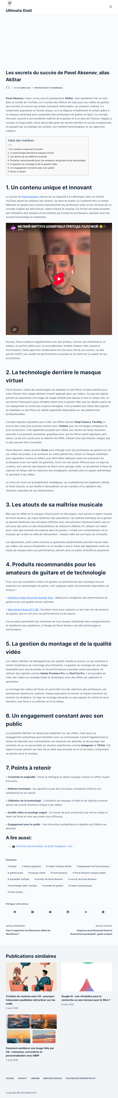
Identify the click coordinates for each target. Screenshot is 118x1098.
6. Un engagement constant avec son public (31, 167)
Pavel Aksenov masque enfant (89, 872)
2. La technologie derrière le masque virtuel (31, 152)
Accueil (10, 1078)
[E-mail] (50, 912)
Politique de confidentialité (80, 1078)
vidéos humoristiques (80, 885)
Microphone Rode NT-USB (23, 609)
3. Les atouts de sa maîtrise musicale (27, 156)
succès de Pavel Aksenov (82, 879)
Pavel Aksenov (30, 196)
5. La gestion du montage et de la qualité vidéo (32, 164)
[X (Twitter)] (32, 912)
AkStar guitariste (31, 866)
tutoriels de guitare (52, 885)
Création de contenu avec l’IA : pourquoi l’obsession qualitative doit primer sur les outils (30, 1000)
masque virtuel (36, 872)
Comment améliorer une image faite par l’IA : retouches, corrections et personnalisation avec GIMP (30, 1052)
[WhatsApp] (103, 912)
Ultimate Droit (19, 10)
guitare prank (15, 872)
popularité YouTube (18, 879)
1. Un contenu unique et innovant (25, 149)
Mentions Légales (52, 1078)
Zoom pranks (15, 892)
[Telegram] (85, 912)
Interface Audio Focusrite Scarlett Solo (30, 597)
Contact (22, 1078)
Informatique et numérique (48, 88)
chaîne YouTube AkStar (59, 866)
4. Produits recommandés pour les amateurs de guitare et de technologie (46, 160)
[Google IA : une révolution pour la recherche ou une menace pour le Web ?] (86, 977)
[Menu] (110, 6)
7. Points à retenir (17, 171)
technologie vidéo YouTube (22, 885)
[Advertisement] (59, 36)
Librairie (35, 1078)
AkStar (12, 866)
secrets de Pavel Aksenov (48, 879)
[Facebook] (15, 912)
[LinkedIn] (68, 912)
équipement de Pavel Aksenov (93, 866)
